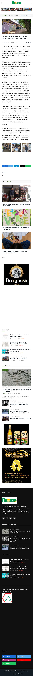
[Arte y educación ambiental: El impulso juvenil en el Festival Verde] (16, 217)
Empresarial (28, 42)
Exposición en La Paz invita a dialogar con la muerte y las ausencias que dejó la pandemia (20, 404)
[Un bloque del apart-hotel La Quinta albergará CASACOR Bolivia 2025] (16, 26)
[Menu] (3, 2)
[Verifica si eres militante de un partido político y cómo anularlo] (5, 336)
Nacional (5, 369)
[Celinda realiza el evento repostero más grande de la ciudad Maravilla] (16, 193)
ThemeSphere (24, 670)
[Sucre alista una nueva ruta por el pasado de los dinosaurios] (16, 377)
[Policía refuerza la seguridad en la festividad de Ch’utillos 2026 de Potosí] (5, 411)
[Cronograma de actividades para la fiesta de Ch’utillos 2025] (5, 351)
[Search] (30, 2)
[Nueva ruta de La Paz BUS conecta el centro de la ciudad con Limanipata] (5, 358)
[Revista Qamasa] (16, 2)
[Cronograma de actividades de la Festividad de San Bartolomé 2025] (5, 344)
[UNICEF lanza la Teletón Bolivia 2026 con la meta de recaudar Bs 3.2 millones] (5, 418)
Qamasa (5, 42)
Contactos (20, 673)
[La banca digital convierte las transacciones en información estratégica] (16, 240)
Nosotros (14, 673)
